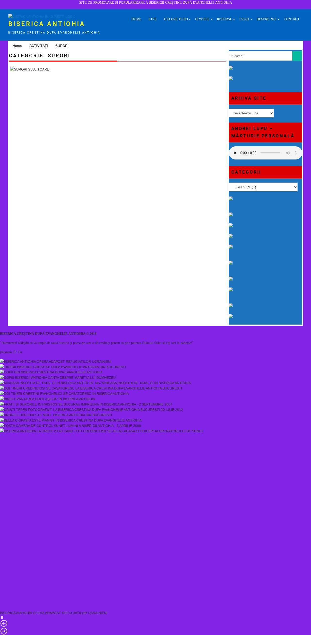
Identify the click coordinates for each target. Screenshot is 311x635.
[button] (155, 617)
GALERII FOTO (176, 19)
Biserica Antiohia (46, 23)
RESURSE (224, 19)
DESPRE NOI (266, 19)
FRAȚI (244, 19)
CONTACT (292, 19)
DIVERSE (202, 19)
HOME (136, 19)
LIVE (153, 19)
